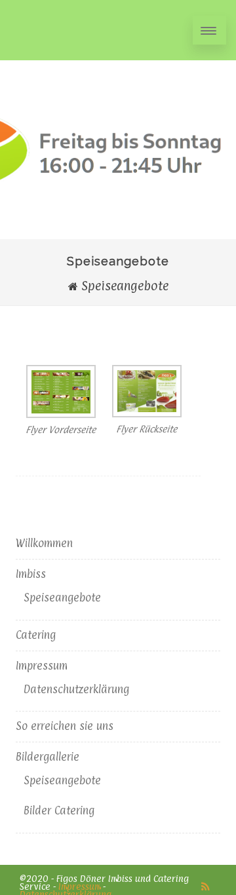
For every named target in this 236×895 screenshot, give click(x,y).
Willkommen (44, 543)
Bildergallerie (47, 756)
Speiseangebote (62, 597)
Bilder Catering (59, 810)
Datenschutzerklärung (76, 689)
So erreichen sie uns (64, 726)
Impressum (42, 665)
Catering (36, 634)
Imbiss (31, 574)
